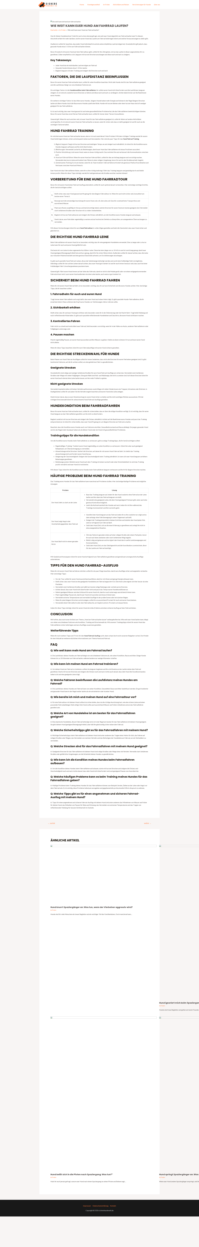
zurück (51, 823)
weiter (147, 823)
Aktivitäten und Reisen (121, 4)
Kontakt (113, 1206)
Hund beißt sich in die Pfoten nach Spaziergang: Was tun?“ (81, 1174)
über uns (157, 4)
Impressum (87, 1206)
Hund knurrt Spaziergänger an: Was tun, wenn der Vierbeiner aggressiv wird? (91, 907)
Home (81, 4)
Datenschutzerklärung (100, 1206)
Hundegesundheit (93, 4)
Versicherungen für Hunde (141, 4)
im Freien (106, 4)
